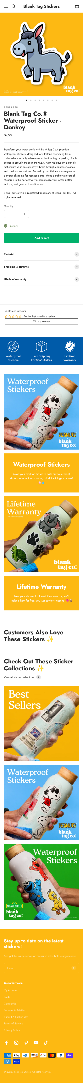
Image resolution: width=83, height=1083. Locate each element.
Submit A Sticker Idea (16, 1017)
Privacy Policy (12, 1030)
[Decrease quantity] (9, 214)
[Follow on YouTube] (36, 1042)
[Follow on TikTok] (45, 1042)
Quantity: (9, 206)
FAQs (7, 997)
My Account (10, 990)
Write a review (41, 321)
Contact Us (10, 1003)
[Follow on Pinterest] (26, 1042)
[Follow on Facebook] (6, 1042)
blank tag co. (11, 107)
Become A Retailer (14, 1010)
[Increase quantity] (24, 214)
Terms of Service (13, 1023)
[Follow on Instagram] (16, 1042)
